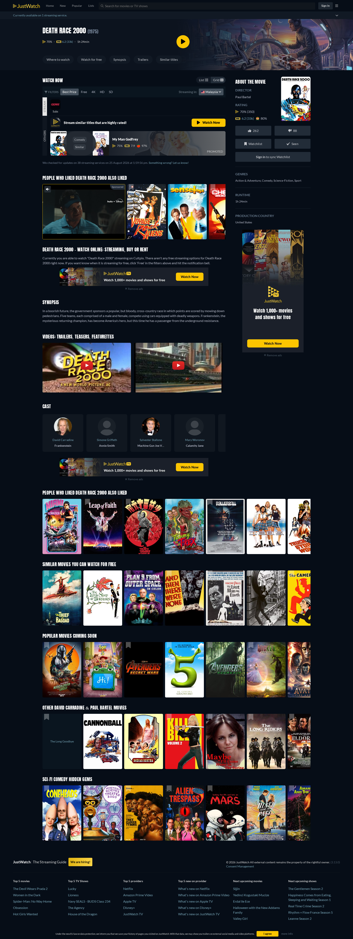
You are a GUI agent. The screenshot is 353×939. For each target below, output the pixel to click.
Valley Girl (240, 918)
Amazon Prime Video (138, 895)
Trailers (143, 59)
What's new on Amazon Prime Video (203, 895)
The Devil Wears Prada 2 (30, 889)
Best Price (69, 92)
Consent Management (240, 866)
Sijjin (236, 889)
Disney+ (129, 908)
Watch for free (91, 59)
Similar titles (169, 59)
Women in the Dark (26, 895)
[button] (61, 669)
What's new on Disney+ (194, 908)
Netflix (128, 889)
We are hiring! (80, 862)
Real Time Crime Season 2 (306, 906)
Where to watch (58, 59)
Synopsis (119, 59)
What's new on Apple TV (195, 901)
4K (93, 92)
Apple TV (129, 901)
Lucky (72, 889)
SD (111, 92)
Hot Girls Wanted (25, 914)
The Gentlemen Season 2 (305, 889)
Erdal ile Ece (241, 901)
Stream (44, 106)
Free (84, 92)
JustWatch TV (133, 914)
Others (44, 135)
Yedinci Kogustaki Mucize (251, 895)
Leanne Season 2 (300, 918)
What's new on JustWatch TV (199, 914)
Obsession (20, 908)
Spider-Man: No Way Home (32, 901)
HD (102, 92)
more (87, 231)
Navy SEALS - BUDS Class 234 (89, 901)
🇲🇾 (210, 92)
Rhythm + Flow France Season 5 (310, 912)
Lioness (73, 895)
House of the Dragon (82, 914)
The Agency (76, 908)
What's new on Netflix (194, 889)
